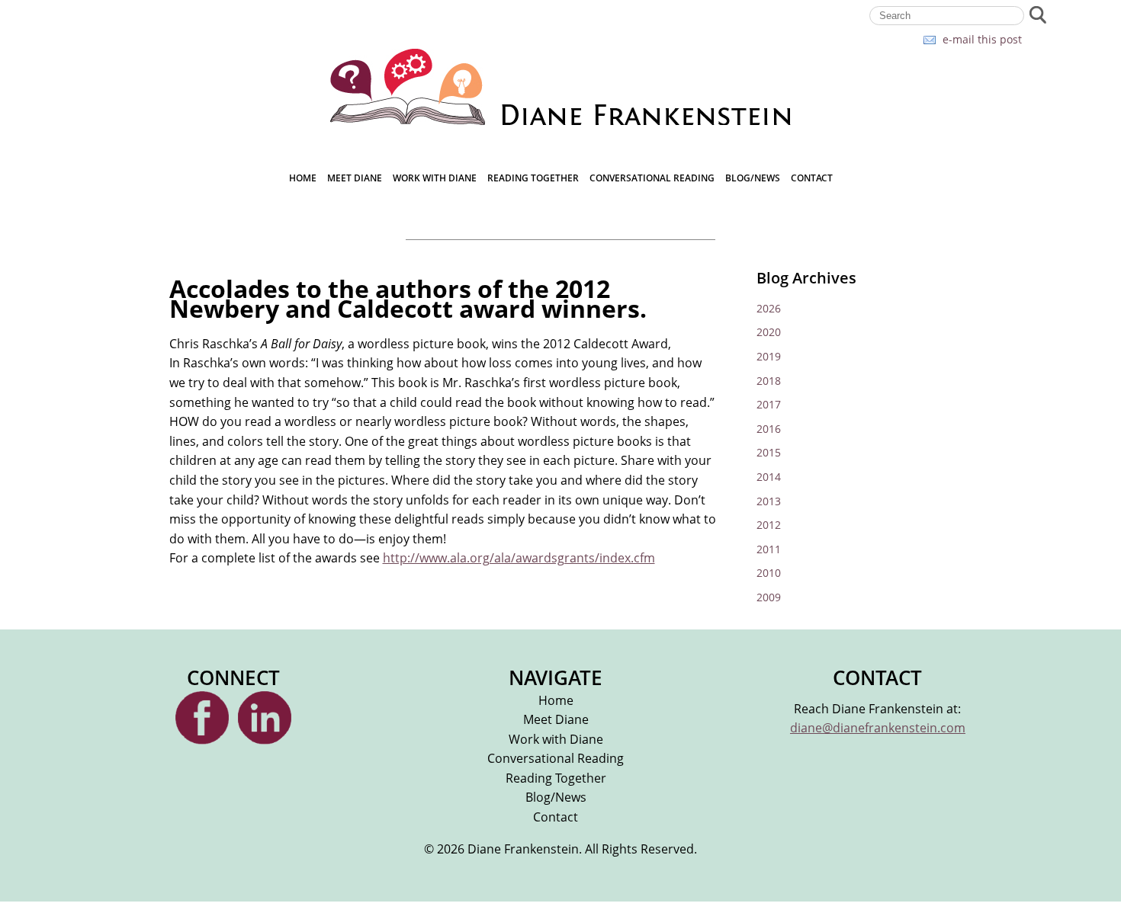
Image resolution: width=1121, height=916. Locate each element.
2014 (768, 476)
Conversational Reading (652, 177)
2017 (768, 404)
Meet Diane (354, 177)
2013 (768, 501)
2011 (768, 549)
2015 (768, 452)
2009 (768, 597)
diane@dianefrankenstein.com (877, 727)
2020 (768, 332)
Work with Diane (435, 177)
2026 (768, 308)
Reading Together (533, 177)
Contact (812, 177)
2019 (768, 356)
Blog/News (752, 177)
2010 (768, 572)
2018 (768, 380)
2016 (768, 428)
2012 (768, 524)
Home (302, 177)
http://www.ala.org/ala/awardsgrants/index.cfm (519, 557)
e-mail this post (982, 39)
